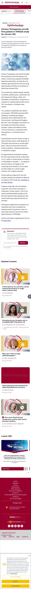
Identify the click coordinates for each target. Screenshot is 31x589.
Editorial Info (15, 487)
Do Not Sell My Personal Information (15, 495)
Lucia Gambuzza (8, 293)
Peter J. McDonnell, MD (10, 358)
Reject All (15, 581)
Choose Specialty (13, 7)
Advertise (15, 483)
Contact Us (15, 493)
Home (4, 536)
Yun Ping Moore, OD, (9, 324)
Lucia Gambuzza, (8, 424)
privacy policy (8, 247)
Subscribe (22, 243)
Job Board (15, 496)
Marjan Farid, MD (8, 390)
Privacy (15, 485)
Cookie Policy (13, 573)
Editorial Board (15, 489)
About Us (11, 536)
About (15, 481)
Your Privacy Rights (15, 498)
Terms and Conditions (15, 491)
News (18, 536)
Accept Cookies (15, 586)
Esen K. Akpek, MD (19, 424)
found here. (7, 221)
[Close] (29, 555)
